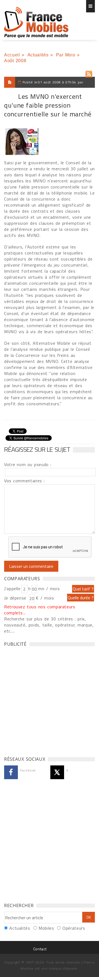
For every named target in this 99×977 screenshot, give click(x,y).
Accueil (12, 55)
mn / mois (49, 588)
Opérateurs (73, 928)
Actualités (38, 55)
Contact (39, 949)
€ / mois (45, 598)
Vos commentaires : (24, 481)
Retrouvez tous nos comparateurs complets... (39, 609)
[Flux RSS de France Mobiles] (89, 73)
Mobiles (46, 928)
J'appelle (12, 588)
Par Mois (65, 55)
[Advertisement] (49, 699)
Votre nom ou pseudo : (27, 464)
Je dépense (16, 598)
